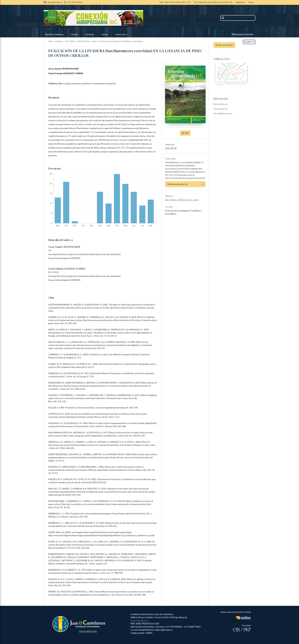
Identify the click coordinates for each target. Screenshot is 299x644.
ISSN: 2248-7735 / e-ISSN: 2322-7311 (175, 2)
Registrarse (240, 2)
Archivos (89, 34)
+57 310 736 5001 (75, 2)
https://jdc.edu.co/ (139, 620)
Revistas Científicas (54, 34)
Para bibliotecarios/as (223, 113)
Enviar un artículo (224, 45)
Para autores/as (220, 109)
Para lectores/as (220, 104)
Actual (74, 34)
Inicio (50, 41)
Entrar (251, 2)
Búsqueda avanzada (243, 34)
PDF (186, 133)
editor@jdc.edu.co (54, 2)
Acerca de (121, 34)
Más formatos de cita (177, 184)
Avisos (105, 34)
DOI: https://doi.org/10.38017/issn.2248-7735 (213, 2)
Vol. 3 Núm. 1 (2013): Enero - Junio (81, 41)
